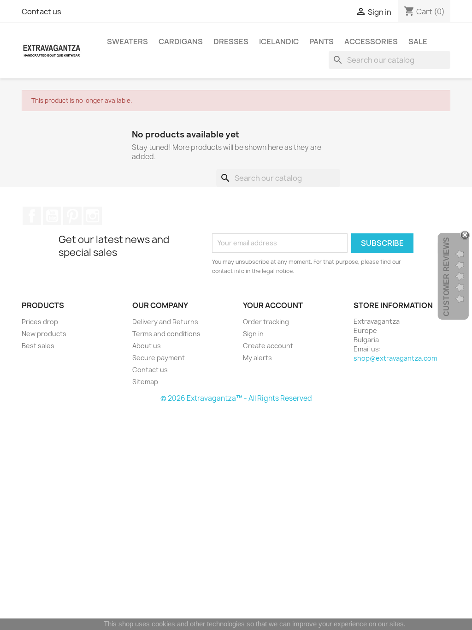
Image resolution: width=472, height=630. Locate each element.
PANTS (321, 41)
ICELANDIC (279, 41)
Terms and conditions (166, 333)
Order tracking (266, 321)
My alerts (257, 357)
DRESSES (230, 41)
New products (44, 333)
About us (146, 345)
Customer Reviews (446, 276)
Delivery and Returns (165, 321)
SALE (417, 41)
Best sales (38, 345)
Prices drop (40, 321)
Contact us (41, 11)
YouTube (52, 216)
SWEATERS (127, 41)
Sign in (253, 333)
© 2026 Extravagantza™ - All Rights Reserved (236, 398)
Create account (268, 345)
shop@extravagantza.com (395, 358)
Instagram (92, 216)
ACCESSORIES (371, 41)
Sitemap (145, 381)
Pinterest (72, 216)
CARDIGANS (181, 41)
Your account (273, 305)
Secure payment (158, 357)
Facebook (32, 216)
